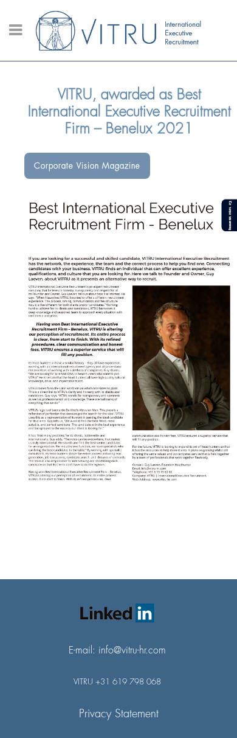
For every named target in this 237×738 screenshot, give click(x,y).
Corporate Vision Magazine (87, 166)
